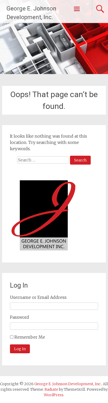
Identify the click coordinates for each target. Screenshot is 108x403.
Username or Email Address (38, 297)
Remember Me (29, 337)
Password (19, 317)
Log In (20, 348)
